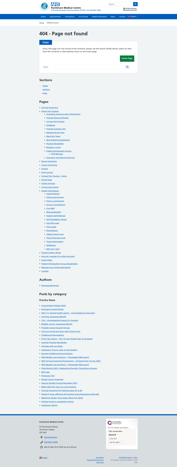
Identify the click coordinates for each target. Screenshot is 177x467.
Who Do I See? (53, 249)
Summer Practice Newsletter (54, 342)
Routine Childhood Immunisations (57, 353)
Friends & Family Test (55, 129)
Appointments (55, 17)
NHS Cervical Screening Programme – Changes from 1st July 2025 (71, 361)
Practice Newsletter (55, 144)
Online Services (48, 183)
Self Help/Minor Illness (56, 219)
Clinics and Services (55, 197)
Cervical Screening (49, 107)
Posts (45, 93)
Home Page (127, 58)
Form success (47, 172)
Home (43, 17)
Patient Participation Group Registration (59, 264)
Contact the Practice (55, 121)
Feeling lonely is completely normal (57, 401)
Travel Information (54, 241)
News (113, 17)
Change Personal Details (57, 118)
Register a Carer (53, 147)
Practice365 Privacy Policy (95, 460)
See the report (115, 442)
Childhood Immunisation (52, 335)
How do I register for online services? (58, 256)
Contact (122, 17)
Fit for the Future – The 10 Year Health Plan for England (66, 339)
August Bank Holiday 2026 (53, 305)
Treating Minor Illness (51, 253)
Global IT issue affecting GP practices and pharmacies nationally (70, 394)
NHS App (45, 372)
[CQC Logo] (114, 424)
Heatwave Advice (49, 405)
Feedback (50, 125)
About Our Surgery (50, 111)
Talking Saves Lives (55, 234)
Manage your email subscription (56, 267)
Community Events (49, 187)
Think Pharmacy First (55, 238)
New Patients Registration (58, 140)
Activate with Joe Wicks (52, 346)
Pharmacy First (47, 376)
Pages (45, 86)
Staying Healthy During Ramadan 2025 (59, 383)
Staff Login (100, 462)
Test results (51, 227)
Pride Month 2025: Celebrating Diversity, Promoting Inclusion (69, 368)
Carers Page (46, 260)
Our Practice (83, 17)
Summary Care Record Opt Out (60, 157)
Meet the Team (53, 136)
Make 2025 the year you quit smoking (58, 387)
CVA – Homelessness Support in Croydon (59, 320)
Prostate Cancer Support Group (55, 328)
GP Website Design (125, 457)
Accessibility (100, 457)
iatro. (136, 457)
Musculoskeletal (53, 212)
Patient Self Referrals (55, 216)
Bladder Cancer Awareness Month (56, 324)
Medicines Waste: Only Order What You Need (62, 398)
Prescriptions (70, 17)
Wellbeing (51, 245)
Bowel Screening (49, 161)
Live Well (50, 208)
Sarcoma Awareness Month (53, 317)
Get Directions (50, 437)
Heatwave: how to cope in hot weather (59, 350)
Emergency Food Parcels (52, 309)
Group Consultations (55, 205)
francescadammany (50, 285)
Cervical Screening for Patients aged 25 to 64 (61, 390)
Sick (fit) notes (52, 223)
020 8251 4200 (51, 442)
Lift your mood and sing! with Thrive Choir (60, 331)
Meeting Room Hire (55, 132)
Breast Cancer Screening (52, 379)
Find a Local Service (55, 201)
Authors (46, 89)
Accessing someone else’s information (63, 114)
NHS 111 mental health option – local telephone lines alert (68, 313)
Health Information (99, 17)
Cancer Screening (49, 165)
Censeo (44, 169)
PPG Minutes (57, 154)
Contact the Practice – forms (54, 176)
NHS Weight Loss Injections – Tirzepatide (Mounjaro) (65, 357)
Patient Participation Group (58, 151)
